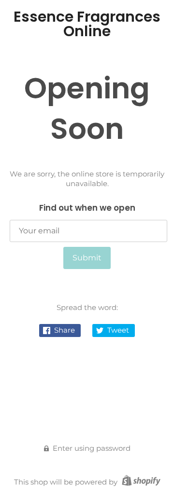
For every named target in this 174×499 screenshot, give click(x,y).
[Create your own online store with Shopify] (139, 481)
